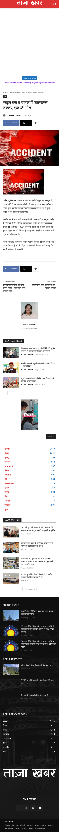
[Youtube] (40, 808)
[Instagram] (26, 808)
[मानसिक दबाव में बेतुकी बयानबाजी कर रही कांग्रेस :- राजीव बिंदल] (11, 367)
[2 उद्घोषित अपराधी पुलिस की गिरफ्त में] (11, 699)
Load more (28, 589)
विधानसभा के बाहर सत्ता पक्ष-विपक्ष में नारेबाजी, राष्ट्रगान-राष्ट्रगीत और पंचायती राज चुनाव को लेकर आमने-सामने (37, 561)
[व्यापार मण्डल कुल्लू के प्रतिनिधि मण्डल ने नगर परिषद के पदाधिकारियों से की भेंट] (11, 547)
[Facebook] (19, 808)
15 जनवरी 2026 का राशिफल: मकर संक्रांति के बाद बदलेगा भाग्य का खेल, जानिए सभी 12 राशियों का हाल (37, 629)
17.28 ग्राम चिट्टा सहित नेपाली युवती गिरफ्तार (37, 680)
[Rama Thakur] (5, 115)
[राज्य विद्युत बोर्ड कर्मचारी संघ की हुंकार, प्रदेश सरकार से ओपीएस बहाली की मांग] (11, 578)
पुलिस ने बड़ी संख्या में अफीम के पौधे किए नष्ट (36, 665)
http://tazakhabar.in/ (29, 329)
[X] (33, 808)
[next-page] (9, 393)
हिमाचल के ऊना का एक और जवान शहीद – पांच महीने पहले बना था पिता (14, 288)
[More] (36, 123)
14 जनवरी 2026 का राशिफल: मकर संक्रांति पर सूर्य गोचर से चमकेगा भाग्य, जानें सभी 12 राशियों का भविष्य (38, 644)
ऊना (11, 92)
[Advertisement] (29, 39)
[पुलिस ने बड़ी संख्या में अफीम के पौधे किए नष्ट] (11, 669)
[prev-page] (4, 393)
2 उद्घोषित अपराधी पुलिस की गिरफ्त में (34, 695)
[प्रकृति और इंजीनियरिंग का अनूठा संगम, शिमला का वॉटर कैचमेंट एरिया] (11, 615)
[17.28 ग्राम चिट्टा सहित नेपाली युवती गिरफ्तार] (11, 684)
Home (5, 92)
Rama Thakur (15, 115)
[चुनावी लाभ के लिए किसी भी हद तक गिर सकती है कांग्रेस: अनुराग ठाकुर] (11, 382)
